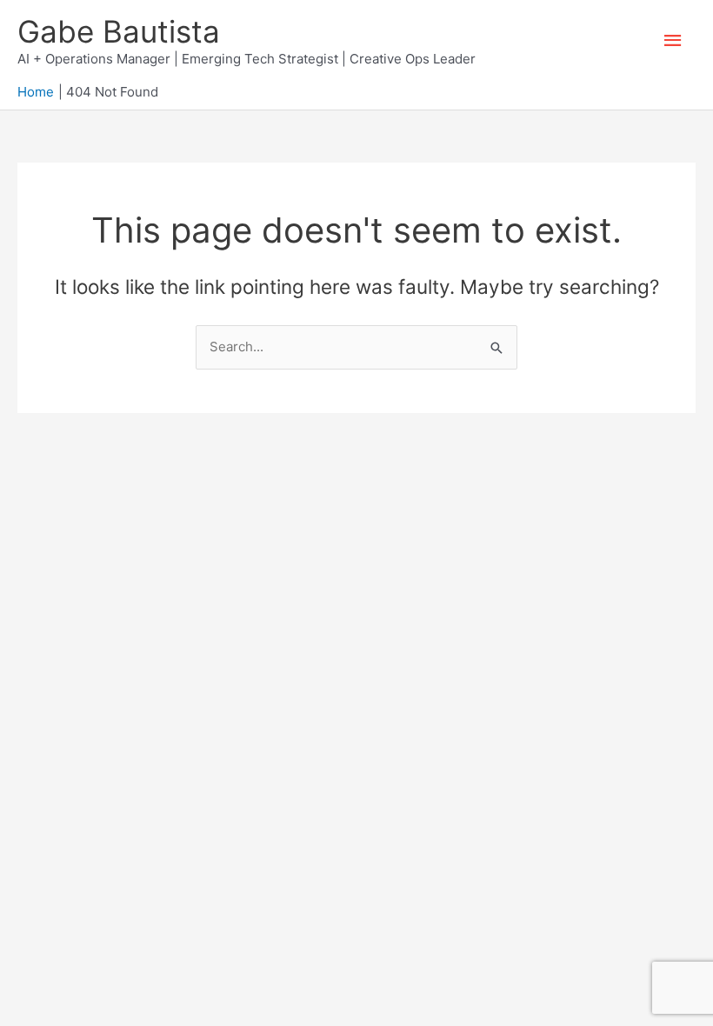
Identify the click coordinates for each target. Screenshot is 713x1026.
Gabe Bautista (118, 31)
